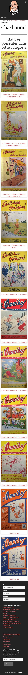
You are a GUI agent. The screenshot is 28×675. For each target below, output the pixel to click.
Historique (6, 646)
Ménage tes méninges (9, 615)
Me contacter (7, 644)
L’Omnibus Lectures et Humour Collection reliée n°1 (14, 144)
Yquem (5, 613)
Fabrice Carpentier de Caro (11, 617)
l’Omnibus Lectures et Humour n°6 (14, 437)
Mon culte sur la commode (11, 621)
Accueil (10, 20)
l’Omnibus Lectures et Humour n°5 (14, 485)
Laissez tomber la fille (9, 619)
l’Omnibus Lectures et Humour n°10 (14, 246)
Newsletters (6, 641)
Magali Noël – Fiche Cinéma (11, 609)
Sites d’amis (6, 639)
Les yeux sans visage (9, 611)
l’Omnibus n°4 (14, 533)
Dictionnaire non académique (11, 634)
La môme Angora (8, 627)
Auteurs (15, 20)
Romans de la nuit (8, 607)
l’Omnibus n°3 (14, 579)
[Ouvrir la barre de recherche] (26, 2)
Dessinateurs (22, 20)
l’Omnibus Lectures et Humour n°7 (14, 391)
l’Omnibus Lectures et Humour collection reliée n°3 (14, 96)
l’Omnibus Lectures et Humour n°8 (14, 342)
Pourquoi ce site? (8, 637)
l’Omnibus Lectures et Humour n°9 (14, 295)
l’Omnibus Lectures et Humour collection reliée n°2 (14, 195)
